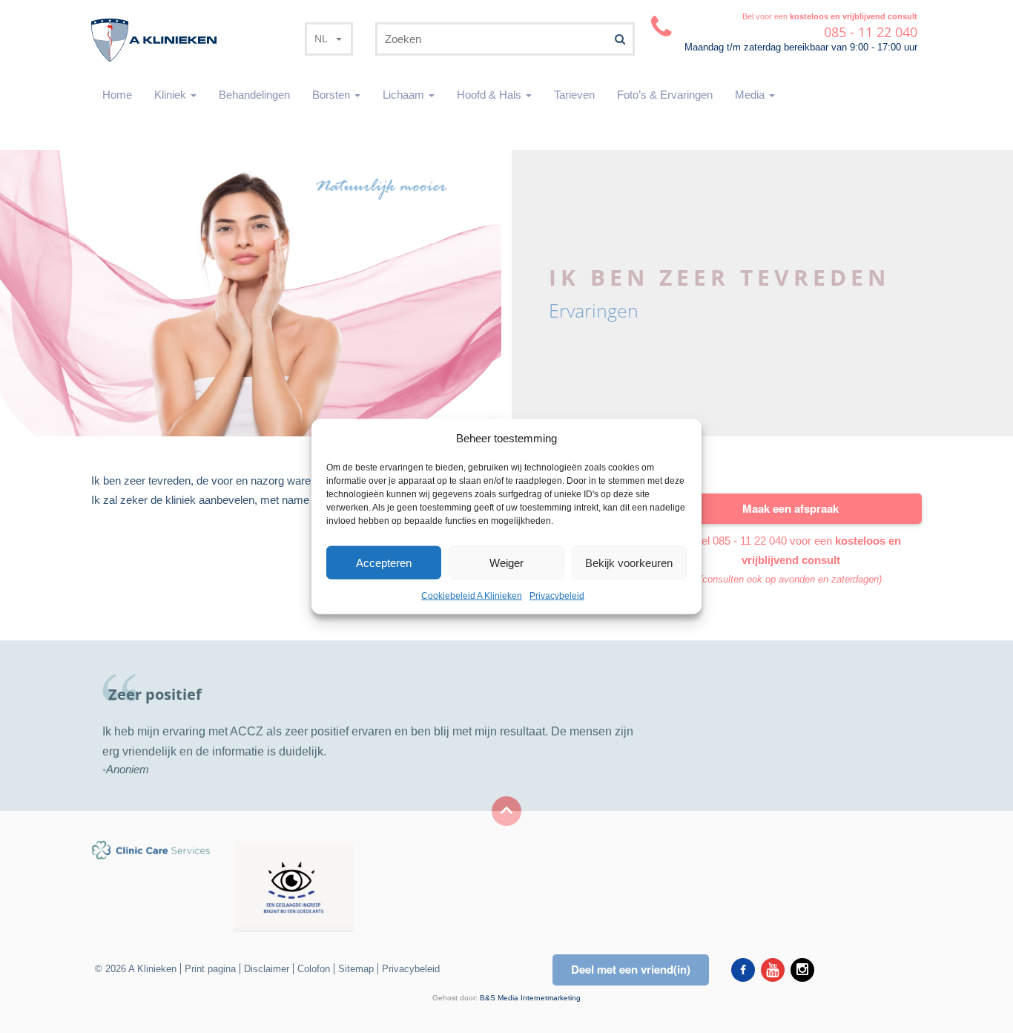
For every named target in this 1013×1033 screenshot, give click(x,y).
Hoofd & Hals (490, 94)
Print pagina (210, 968)
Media (751, 94)
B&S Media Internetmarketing (530, 998)
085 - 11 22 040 (750, 540)
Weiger (506, 563)
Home (117, 94)
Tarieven (574, 94)
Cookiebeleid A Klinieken (471, 596)
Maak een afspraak (790, 508)
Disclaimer (266, 968)
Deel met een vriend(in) (630, 969)
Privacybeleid (556, 596)
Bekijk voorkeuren (629, 563)
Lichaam (405, 94)
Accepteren (384, 563)
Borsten (332, 94)
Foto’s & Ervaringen (665, 94)
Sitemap (356, 968)
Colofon (313, 968)
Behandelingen (254, 94)
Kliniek (171, 94)
